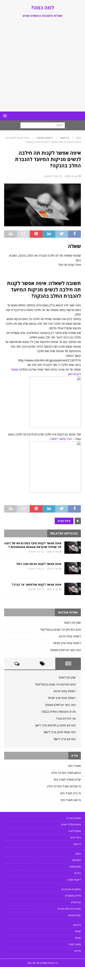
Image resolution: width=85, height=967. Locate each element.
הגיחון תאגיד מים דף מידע (66, 773)
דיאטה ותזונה (74, 879)
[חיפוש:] (42, 125)
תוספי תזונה (74, 944)
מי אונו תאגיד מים (71, 800)
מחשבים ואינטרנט (71, 889)
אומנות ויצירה (73, 818)
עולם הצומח (74, 915)
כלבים (77, 873)
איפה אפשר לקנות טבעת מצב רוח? (38, 564)
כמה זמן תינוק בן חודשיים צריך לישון (55, 725)
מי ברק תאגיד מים (70, 793)
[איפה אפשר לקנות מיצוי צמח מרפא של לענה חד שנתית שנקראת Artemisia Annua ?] (72, 547)
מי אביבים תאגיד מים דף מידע (64, 786)
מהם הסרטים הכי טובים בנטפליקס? (60, 629)
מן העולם (76, 902)
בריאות (64, 138)
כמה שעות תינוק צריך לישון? (60, 732)
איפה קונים (64, 521)
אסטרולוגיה (74, 831)
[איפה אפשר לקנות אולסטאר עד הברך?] (72, 589)
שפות (78, 938)
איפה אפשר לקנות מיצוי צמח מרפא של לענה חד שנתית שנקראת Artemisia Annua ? (32, 545)
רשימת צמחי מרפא (70, 636)
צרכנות (77, 925)
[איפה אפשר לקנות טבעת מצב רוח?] (72, 568)
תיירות (77, 951)
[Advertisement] (42, 67)
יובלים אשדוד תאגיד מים (67, 779)
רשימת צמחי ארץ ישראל (67, 643)
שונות (78, 931)
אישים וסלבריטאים (71, 824)
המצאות (76, 860)
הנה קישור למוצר (61, 439)
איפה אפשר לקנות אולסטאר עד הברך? (36, 584)
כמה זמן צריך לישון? (64, 739)
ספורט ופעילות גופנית (69, 909)
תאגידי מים (74, 766)
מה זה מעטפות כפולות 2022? (58, 711)
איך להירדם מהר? (66, 718)
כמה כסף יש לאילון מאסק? (65, 650)
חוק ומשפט (75, 866)
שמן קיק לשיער (72, 622)
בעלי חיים (76, 837)
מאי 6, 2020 (71, 176)
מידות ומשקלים (73, 895)
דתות (78, 853)
